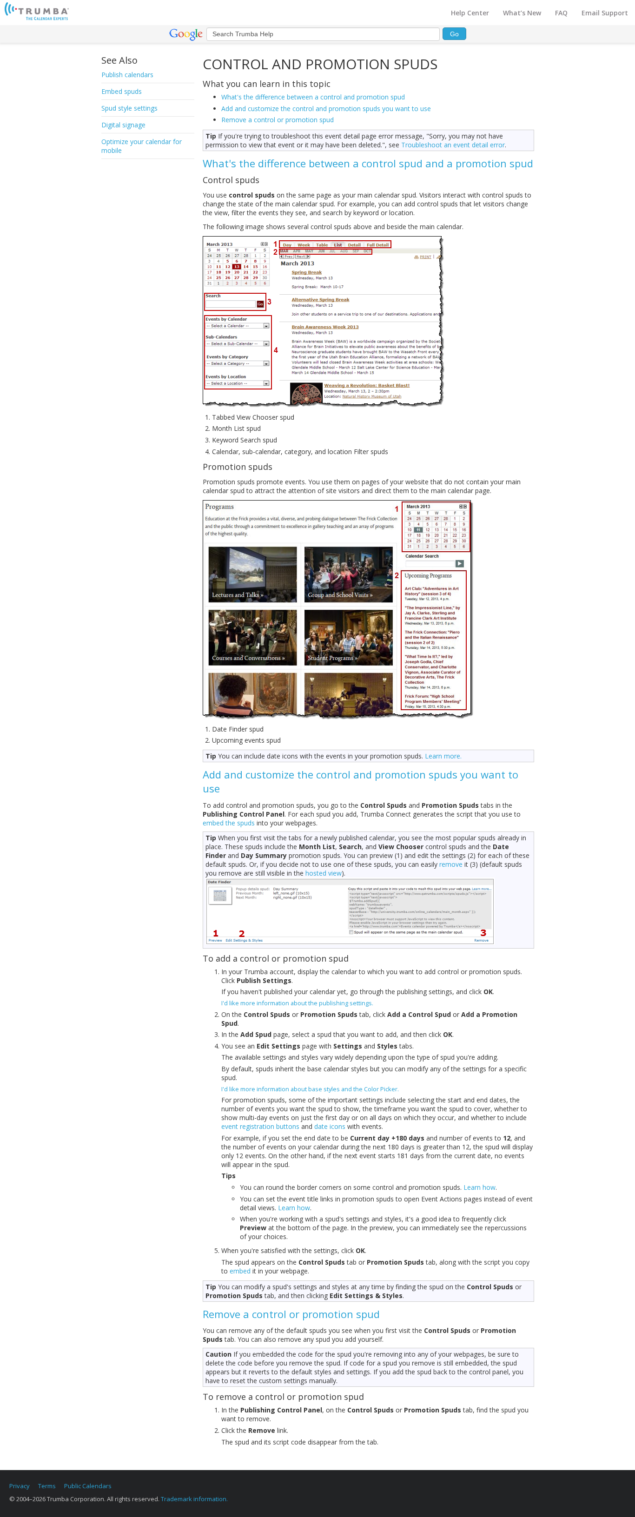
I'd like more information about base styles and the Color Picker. (310, 1089)
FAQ (561, 12)
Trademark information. (194, 1499)
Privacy (19, 1486)
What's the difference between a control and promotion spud (313, 96)
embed (240, 1270)
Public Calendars (88, 1486)
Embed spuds (121, 91)
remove (451, 864)
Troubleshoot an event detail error (453, 144)
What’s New (522, 12)
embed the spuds (229, 822)
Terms (47, 1486)
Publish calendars (127, 74)
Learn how (479, 1187)
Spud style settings (129, 108)
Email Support (605, 12)
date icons (329, 1126)
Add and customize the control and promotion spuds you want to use (326, 108)
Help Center (470, 12)
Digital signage (123, 124)
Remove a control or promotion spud (277, 119)
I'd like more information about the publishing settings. (297, 1003)
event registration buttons (260, 1126)
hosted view (323, 873)
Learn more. (443, 756)
